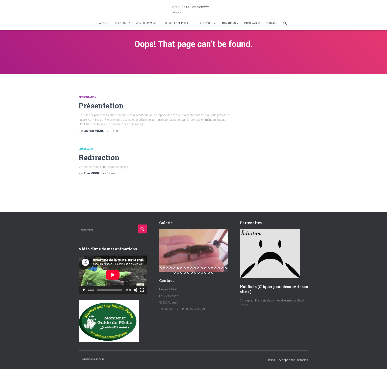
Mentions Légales (93, 359)
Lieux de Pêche (204, 23)
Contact (271, 23)
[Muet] (135, 290)
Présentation (101, 105)
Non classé (86, 149)
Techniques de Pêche (175, 23)
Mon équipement (146, 23)
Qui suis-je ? (122, 23)
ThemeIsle (301, 360)
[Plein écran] (142, 290)
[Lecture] (84, 290)
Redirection (99, 157)
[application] (113, 275)
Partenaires (252, 23)
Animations (229, 23)
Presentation (87, 97)
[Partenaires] (270, 253)
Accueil (104, 23)
